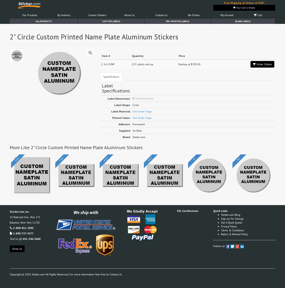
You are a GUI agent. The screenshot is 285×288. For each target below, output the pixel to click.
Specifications (111, 76)
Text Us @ (25, 239)
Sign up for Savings (232, 218)
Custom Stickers (97, 15)
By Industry (64, 15)
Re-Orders (194, 15)
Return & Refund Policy (234, 234)
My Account (226, 15)
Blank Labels (242, 21)
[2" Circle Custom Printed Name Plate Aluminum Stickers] (17, 56)
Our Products (29, 15)
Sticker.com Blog (230, 215)
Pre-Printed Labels (177, 21)
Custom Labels (111, 21)
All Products (44, 21)
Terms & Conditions (232, 230)
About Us (129, 15)
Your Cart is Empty (245, 7)
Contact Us (161, 15)
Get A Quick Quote (231, 222)
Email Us (17, 249)
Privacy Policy (229, 226)
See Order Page (142, 111)
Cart (259, 15)
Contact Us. (116, 274)
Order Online (264, 64)
